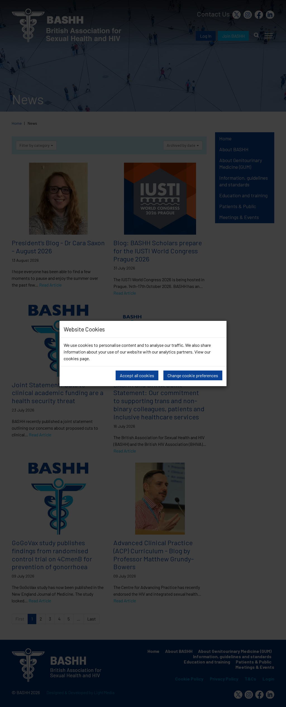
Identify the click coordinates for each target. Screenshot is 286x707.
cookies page (76, 358)
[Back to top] (274, 695)
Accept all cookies (137, 375)
